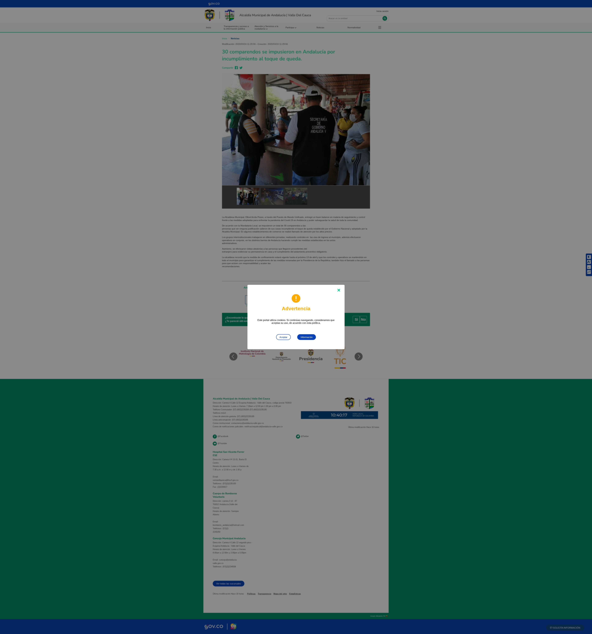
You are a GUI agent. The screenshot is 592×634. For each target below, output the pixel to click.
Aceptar (283, 337)
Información (306, 337)
